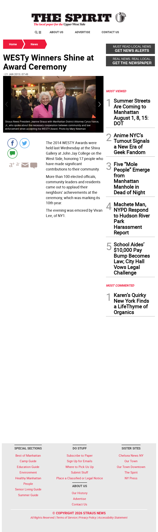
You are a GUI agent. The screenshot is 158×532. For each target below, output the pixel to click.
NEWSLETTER (122, 4)
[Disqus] (53, 275)
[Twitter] (25, 143)
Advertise (82, 32)
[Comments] (12, 153)
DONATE (145, 4)
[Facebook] (12, 143)
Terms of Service (66, 517)
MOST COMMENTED (120, 285)
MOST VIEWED (116, 91)
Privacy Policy (87, 517)
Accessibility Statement (113, 517)
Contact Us (110, 32)
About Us (56, 32)
